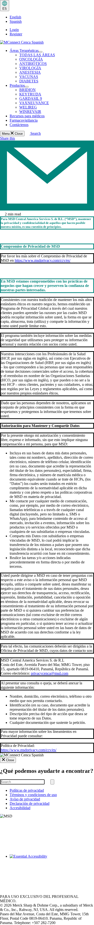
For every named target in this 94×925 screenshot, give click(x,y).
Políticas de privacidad (27, 790)
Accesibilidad (20, 808)
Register (16, 34)
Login (14, 30)
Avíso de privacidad (25, 799)
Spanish (16, 21)
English (15, 17)
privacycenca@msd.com (49, 673)
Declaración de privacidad (29, 803)
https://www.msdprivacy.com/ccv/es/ (42, 260)
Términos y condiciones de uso (33, 795)
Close (10, 760)
